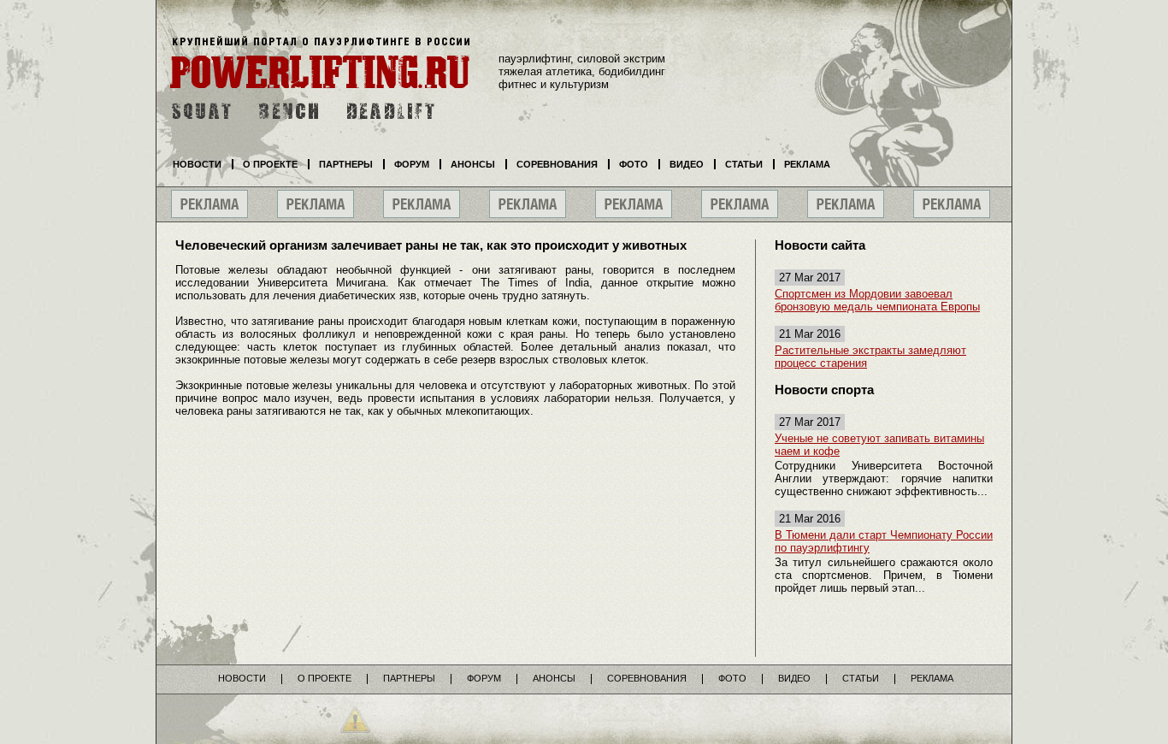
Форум (411, 164)
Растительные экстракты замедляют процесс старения (870, 356)
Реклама (807, 164)
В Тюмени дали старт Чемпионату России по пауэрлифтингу (884, 541)
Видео (687, 164)
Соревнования (557, 164)
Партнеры (346, 164)
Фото (633, 164)
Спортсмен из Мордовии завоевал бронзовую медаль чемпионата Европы (877, 300)
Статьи (744, 164)
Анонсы (473, 164)
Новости (197, 164)
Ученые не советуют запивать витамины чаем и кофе (879, 445)
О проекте (270, 164)
